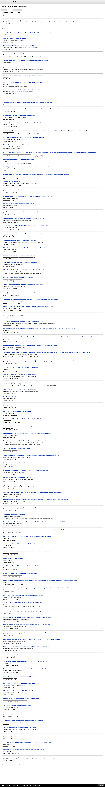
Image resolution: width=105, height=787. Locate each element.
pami (4, 422)
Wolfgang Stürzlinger (17, 146)
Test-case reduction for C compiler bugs (13, 67)
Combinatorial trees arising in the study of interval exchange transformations (23, 218)
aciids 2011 (6, 510)
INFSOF (5, 303)
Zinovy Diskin (6, 315)
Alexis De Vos (6, 91)
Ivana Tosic (26, 729)
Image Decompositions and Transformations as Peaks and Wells (20, 543)
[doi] (12, 42)
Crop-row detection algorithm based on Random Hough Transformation (22, 426)
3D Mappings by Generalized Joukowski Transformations (18, 277)
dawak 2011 (6, 251)
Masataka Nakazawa (58, 361)
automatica (6, 584)
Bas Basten (6, 161)
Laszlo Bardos (23, 700)
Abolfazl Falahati (16, 714)
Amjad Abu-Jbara (7, 117)
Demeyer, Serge (18, 47)
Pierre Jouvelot (14, 257)
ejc (4, 222)
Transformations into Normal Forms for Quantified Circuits (18, 203)
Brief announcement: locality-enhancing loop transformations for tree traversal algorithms (27, 433)
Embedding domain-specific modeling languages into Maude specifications (23, 75)
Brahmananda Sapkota (15, 442)
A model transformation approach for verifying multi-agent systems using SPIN (24, 233)
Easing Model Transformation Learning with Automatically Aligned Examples (23, 321)
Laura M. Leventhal (41, 759)
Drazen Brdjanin (7, 198)
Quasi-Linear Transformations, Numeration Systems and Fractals (20, 262)
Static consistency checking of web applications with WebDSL (19, 374)
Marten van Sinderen (36, 442)
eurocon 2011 (6, 200)
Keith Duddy (11, 685)
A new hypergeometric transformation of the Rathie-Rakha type (19, 292)
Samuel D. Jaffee (51, 759)
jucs (4, 288)
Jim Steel (5, 678)
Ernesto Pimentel (21, 286)
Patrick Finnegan (14, 347)
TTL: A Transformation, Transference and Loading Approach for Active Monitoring (24, 247)
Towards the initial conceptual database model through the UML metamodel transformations (27, 196)
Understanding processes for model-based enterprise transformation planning (23, 122)
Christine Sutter (7, 700)
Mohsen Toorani (7, 714)
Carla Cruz (5, 279)
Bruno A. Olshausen (35, 729)
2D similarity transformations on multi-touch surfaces (17, 144)
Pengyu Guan (6, 361)
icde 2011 (5, 244)
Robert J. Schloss (33, 391)
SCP (4, 525)
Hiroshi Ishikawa (7, 420)
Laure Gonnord (17, 271)
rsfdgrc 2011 (6, 709)
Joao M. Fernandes (8, 354)
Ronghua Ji (6, 428)
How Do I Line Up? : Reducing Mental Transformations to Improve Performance (24, 757)
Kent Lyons (23, 117)
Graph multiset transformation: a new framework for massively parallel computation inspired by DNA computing (32, 492)
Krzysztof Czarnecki (22, 315)
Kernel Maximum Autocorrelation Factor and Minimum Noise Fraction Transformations (25, 565)
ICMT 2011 (6, 141)
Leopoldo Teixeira (14, 40)
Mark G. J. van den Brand (19, 139)
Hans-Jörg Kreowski (8, 494)
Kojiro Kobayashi (14, 619)
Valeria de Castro (7, 301)
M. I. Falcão (12, 279)
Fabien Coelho (6, 257)
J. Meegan (12, 391)
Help (17, 785)
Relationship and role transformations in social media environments (21, 367)
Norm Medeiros (7, 538)
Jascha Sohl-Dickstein (17, 729)
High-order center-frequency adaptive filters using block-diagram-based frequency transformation (29, 485)
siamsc (5, 310)
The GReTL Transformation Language (13, 396)
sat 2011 (5, 207)
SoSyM (5, 49)
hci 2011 (5, 760)
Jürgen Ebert (13, 398)
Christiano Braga (7, 190)
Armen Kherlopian (7, 457)
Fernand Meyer (7, 545)
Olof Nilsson (22, 347)
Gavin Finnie (14, 249)
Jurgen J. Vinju (17, 383)
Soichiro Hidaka (21, 611)
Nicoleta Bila (6, 176)
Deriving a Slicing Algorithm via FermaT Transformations (18, 735)
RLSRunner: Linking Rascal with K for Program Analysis (18, 382)
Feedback (38, 785)
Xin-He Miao (6, 553)
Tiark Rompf (6, 21)
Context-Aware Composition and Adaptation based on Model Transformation (23, 284)
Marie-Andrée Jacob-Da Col (10, 264)
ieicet (4, 363)
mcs (4, 229)
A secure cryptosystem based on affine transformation (17, 713)
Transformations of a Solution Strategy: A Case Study (17, 477)
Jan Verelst (15, 523)
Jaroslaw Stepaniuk (17, 508)
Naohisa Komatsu (17, 575)
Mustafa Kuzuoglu (15, 589)
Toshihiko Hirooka (48, 361)
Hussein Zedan (14, 736)
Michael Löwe (15, 626)
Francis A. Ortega (17, 457)
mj (3, 599)
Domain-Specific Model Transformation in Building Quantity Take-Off (21, 676)
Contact (8, 785)
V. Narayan (26, 391)
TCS (4, 42)
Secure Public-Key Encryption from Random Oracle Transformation (20, 573)
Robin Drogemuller (12, 678)
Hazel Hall (5, 369)
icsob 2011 (5, 481)
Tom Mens (35, 47)
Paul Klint (11, 383)
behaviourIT (6, 702)
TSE (4, 738)
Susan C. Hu (21, 501)
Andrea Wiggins (7, 751)
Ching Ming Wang (7, 729)
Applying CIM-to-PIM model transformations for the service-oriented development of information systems (30, 299)
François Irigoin (31, 257)
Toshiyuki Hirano (39, 361)
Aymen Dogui (14, 323)
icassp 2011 (6, 488)
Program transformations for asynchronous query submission (19, 240)
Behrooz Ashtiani (7, 146)
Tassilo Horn (6, 398)
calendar (14, 1)
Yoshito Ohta (6, 582)
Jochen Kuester (14, 168)
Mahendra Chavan (7, 242)
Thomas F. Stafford (8, 670)
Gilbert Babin (6, 154)
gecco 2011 (6, 459)
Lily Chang (5, 235)
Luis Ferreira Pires (26, 442)
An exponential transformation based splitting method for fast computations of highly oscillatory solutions (31, 639)
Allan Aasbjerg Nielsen (8, 567)
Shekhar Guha (12, 641)
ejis (4, 349)
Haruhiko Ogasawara (8, 62)
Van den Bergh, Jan (27, 47)
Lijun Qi (11, 428)
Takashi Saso (6, 619)
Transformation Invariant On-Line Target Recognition (17, 411)
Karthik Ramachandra (30, 242)
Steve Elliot (6, 330)
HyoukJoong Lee (45, 21)
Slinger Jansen (46, 442)
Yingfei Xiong (13, 315)
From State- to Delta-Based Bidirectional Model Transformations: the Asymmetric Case (26, 314)
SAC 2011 (5, 236)
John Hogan (6, 391)
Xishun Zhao (16, 205)
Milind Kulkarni (14, 435)
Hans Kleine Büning (8, 205)
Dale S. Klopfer (17, 759)
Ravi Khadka (6, 442)
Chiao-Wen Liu (14, 501)
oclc (4, 540)
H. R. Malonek (18, 279)
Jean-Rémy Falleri (22, 323)
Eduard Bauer (6, 168)
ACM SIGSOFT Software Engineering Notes (14, 606)
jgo (4, 554)
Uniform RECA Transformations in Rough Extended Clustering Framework (22, 507)
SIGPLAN (5, 71)
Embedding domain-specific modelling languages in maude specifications (22, 602)
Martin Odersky (73, 21)
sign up (9, 764)
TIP (4, 569)
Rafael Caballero (7, 213)
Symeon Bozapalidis (8, 183)
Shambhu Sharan (13, 707)
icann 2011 (6, 466)
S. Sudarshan (39, 242)
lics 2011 (5, 562)
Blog (30, 785)
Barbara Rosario (16, 117)
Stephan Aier (6, 124)
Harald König (22, 626)
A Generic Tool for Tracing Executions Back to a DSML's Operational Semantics (24, 269)
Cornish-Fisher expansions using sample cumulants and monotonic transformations (25, 60)
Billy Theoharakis (13, 227)
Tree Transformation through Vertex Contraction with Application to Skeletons (23, 654)
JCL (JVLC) (6, 532)
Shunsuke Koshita (7, 486)
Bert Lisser (11, 472)
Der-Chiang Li (6, 501)
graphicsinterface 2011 (8, 148)
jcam (4, 643)
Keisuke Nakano (44, 611)
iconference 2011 (7, 753)
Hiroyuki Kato (36, 611)
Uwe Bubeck (23, 205)
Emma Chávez (6, 249)
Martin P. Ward (6, 736)
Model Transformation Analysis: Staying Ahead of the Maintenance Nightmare (23, 137)
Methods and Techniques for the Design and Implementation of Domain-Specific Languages (27, 53)
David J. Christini (26, 457)
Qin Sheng (5, 641)
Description (4, 9)
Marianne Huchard (32, 323)
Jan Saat (12, 124)
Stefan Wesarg (6, 744)
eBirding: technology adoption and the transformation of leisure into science (23, 749)
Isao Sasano (6, 611)
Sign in (99, 1)
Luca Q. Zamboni (26, 220)
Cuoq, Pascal (19, 69)
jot (3, 317)
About (3, 785)
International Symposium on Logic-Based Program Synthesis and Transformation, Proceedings (28, 32)
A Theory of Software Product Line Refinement (15, 38)
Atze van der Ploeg (18, 472)
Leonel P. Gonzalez (21, 641)
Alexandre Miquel (7, 560)
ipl (3, 621)
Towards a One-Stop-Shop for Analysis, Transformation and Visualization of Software (25, 470)
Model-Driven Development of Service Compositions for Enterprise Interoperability (24, 440)
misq (4, 332)
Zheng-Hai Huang (14, 553)
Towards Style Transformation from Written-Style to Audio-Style (19, 115)
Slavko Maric (15, 198)
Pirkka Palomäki (32, 479)
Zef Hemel (5, 54)
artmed (5, 503)
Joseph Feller (6, 347)
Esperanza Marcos (16, 301)
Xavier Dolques (7, 323)
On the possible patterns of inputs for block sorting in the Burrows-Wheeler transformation (27, 617)
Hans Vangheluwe (18, 516)
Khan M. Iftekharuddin (8, 413)
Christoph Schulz (7, 626)
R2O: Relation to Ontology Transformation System (16, 448)
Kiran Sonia (14, 450)
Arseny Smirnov (7, 656)
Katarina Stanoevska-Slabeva (17, 154)
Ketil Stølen (21, 633)
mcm (4, 429)
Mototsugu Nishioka (8, 575)
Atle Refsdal (15, 633)
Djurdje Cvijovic (7, 293)
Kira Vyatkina (14, 656)
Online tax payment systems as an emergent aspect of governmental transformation (25, 668)
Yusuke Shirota (7, 648)
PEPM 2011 (6, 214)
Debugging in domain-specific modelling (14, 514)
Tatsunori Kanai (30, 648)
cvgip (4, 341)
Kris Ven (20, 523)
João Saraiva (30, 354)
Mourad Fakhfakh (17, 597)
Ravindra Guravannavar (19, 242)
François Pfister (50, 323)
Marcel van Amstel (7, 722)
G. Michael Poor (25, 759)
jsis (4, 111)
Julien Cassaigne (7, 220)
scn (4, 716)
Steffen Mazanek (7, 531)
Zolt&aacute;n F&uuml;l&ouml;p (21, 183)
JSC (4, 178)
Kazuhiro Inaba (29, 611)
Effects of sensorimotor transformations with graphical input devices (21, 698)
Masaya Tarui (23, 648)
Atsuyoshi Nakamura (24, 619)
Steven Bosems (16, 722)
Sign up (102, 1)
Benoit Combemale (8, 271)
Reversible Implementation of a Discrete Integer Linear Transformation (21, 89)
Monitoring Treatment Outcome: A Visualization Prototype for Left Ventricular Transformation (27, 742)
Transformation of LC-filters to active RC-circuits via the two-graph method (23, 595)
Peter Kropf (28, 154)
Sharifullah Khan (7, 450)
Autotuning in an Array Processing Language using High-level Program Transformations (26, 646)
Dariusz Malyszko (7, 508)
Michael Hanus (15, 531)
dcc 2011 (5, 731)
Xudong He (11, 235)
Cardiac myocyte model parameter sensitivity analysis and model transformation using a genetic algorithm (31, 455)
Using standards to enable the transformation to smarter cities (19, 389)
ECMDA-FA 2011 (7, 325)
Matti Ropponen (23, 479)
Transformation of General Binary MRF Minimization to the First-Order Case (23, 418)
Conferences (15, 9)
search (19, 1)
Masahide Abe (24, 486)
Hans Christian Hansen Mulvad (18, 361)
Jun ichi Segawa (15, 648)
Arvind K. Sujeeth (14, 21)
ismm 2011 (6, 547)
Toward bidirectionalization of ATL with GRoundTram (17, 610)
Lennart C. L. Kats (25, 376)
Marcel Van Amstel (7, 139)
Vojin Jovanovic (36, 21)
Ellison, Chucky (32, 69)
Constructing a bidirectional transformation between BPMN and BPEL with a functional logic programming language (33, 529)
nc (3, 496)
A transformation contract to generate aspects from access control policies (23, 189)
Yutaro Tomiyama (30, 361)
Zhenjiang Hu (13, 611)
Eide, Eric (25, 69)
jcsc (4, 665)
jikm (4, 451)
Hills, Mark (5, 383)
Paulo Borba (6, 40)
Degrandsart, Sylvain (8, 47)
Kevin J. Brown (28, 21)
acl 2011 (5, 119)
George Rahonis (34, 183)
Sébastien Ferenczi (17, 220)
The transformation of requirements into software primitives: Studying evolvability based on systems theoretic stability (34, 521)
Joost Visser (23, 354)
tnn (4, 415)
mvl (4, 93)
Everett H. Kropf (17, 308)
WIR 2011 (5, 258)
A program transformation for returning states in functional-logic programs (22, 211)
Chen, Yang (13, 69)
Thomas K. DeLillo (7, 308)
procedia (5, 650)
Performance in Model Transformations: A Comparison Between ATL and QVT (23, 720)
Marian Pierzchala (7, 597)
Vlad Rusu (5, 77)
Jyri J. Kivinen (6, 464)
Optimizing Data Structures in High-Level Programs (16, 20)
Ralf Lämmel (16, 354)
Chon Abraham (7, 110)
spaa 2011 (5, 437)
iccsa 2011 (5, 281)
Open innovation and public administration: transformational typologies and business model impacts (30, 345)
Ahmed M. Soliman (7, 663)
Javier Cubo (6, 286)
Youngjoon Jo (6, 435)
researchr (3, 1)
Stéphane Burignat (15, 91)
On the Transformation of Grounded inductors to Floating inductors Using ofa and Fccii (26, 661)
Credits (13, 785)
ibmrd (4, 393)
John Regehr (6, 69)
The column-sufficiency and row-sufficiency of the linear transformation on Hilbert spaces (27, 551)
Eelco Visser (34, 376)
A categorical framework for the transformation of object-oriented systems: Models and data (27, 624)
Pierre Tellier (20, 264)
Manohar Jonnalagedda (55, 21)
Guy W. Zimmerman (8, 759)
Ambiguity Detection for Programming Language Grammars (18, 159)
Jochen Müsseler (15, 700)
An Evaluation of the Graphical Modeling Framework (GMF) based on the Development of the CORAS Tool (31, 632)
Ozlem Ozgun (6, 589)
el (3, 371)
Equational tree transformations (11, 181)
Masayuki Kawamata (33, 486)
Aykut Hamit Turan (17, 670)
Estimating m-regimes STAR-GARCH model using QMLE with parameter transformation (26, 225)
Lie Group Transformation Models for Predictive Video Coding (19, 727)
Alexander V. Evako (8, 339)
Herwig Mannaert (7, 523)
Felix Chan (5, 227)
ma (4, 64)
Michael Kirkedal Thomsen (26, 91)
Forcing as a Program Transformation (13, 558)
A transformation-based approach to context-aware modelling (19, 45)
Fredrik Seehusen (7, 633)
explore (9, 1)
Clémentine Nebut (42, 323)
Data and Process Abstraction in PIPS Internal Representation (19, 255)
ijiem (4, 126)
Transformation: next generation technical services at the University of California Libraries (27, 536)
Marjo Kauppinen (15, 479)
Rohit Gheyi (22, 40)
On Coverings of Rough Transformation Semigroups (17, 705)
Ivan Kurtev (33, 722)
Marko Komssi (6, 479)
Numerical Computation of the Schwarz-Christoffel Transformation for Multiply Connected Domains (29, 306)
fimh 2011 (5, 746)
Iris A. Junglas (14, 110)
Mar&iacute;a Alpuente (8, 132)
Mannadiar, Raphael (8, 516)
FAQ (34, 785)
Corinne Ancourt (23, 257)
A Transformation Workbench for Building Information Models (19, 683)
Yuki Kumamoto (16, 486)
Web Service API (24, 785)
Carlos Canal (13, 286)
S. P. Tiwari (6, 707)
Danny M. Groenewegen (15, 376)
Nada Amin (21, 21)
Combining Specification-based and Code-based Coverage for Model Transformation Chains (27, 167)
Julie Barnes (33, 759)
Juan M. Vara (25, 301)
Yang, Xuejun (40, 69)
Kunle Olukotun (65, 21)
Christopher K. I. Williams (17, 464)
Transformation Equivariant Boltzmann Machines (16, 463)
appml (4, 295)
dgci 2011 (5, 266)
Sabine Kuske (17, 494)
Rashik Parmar (19, 391)
